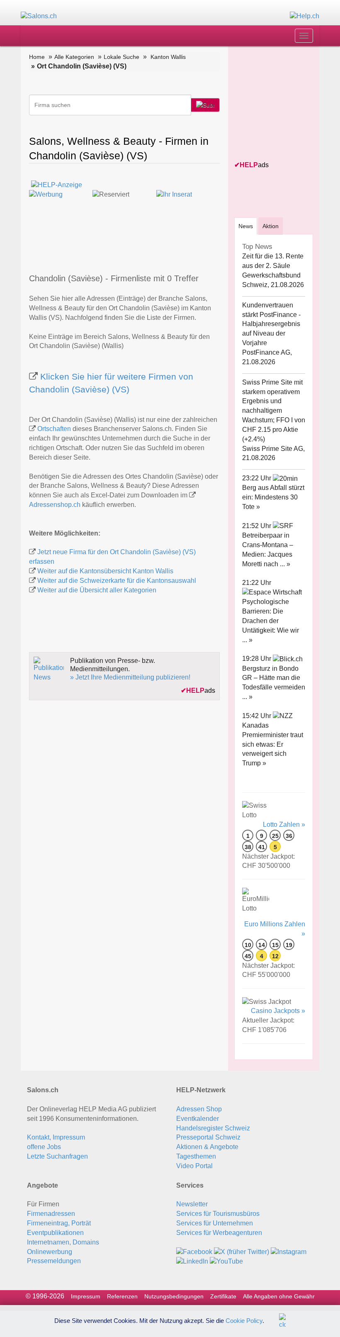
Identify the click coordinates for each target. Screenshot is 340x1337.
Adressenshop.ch (54, 504)
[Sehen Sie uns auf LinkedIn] (192, 1261)
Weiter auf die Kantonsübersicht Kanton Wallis (105, 571)
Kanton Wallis (168, 57)
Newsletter (192, 1204)
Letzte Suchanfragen (57, 1156)
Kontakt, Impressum (56, 1137)
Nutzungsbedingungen (174, 1296)
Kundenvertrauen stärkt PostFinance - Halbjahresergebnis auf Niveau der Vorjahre (271, 324)
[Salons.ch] (39, 15)
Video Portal (194, 1165)
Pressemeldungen (54, 1260)
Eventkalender (197, 1118)
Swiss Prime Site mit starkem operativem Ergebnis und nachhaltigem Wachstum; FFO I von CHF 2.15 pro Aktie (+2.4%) (273, 411)
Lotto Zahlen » (284, 824)
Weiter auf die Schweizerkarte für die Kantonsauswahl (116, 580)
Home (37, 57)
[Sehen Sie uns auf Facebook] (194, 1251)
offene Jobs (44, 1146)
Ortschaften (54, 428)
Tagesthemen (196, 1156)
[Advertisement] (287, 104)
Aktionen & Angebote (207, 1146)
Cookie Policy (244, 1320)
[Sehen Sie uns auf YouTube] (226, 1261)
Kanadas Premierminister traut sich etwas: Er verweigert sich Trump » (272, 744)
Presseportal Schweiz (208, 1137)
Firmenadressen (51, 1213)
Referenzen (122, 1296)
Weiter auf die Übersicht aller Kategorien (96, 590)
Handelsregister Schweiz (213, 1128)
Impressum (85, 1296)
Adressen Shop (199, 1109)
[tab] (245, 225)
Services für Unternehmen (214, 1223)
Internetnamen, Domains (63, 1242)
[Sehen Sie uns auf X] (241, 1251)
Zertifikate (223, 1296)
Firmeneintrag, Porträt (59, 1223)
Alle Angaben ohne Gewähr (279, 1296)
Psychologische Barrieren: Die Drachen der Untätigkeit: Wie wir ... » (270, 620)
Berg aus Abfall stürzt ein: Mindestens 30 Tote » (273, 497)
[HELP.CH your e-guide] (304, 15)
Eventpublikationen (55, 1232)
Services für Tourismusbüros (218, 1213)
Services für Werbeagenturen (219, 1232)
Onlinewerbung (49, 1251)
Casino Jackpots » (278, 1010)
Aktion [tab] (270, 226)
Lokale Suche (121, 57)
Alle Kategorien (74, 57)
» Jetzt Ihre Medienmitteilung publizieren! (130, 677)
